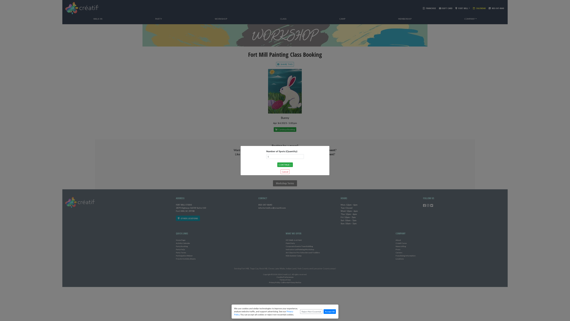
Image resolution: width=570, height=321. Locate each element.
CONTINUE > (285, 164)
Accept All (330, 311)
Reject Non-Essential (311, 311)
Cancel (285, 171)
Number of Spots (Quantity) (281, 151)
